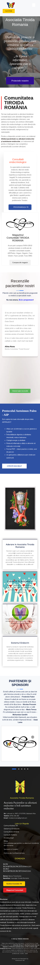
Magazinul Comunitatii (14, 890)
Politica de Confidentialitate (14, 853)
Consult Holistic (10, 835)
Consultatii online (11, 832)
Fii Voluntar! (9, 838)
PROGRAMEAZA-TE (20, 207)
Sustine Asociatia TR (14, 884)
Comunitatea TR (11, 826)
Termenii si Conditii (11, 849)
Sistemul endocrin (12, 829)
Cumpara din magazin (20, 262)
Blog (6, 841)
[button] (33, 5)
